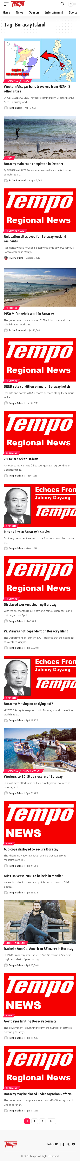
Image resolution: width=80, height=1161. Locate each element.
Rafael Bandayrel (17, 180)
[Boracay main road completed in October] (40, 137)
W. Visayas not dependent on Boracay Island (36, 631)
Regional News (15, 231)
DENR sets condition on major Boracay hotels (37, 386)
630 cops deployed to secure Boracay (31, 849)
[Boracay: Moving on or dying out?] (40, 677)
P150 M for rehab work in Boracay (29, 313)
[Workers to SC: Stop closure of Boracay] (40, 750)
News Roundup (32, 771)
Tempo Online (16, 403)
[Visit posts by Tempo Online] (6, 403)
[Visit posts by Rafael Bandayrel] (6, 181)
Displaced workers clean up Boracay (30, 604)
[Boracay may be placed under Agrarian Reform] (40, 1067)
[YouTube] (73, 1144)
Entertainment (15, 943)
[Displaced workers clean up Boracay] (40, 577)
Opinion (11, 526)
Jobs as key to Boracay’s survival (27, 532)
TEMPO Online (16, 257)
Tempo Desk (15, 107)
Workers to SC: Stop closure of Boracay (33, 776)
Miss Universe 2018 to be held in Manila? (33, 876)
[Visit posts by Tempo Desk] (6, 108)
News (26, 81)
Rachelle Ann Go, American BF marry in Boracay (38, 948)
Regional (11, 308)
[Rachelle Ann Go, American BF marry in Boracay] (40, 922)
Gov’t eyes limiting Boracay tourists (30, 1021)
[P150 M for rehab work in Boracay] (40, 287)
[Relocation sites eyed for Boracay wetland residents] (40, 210)
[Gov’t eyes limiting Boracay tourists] (40, 994)
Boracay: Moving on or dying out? (28, 704)
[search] (62, 4)
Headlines (12, 81)
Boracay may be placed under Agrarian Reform (37, 1094)
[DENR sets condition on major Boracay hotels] (40, 360)
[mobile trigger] (7, 4)
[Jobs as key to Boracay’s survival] (40, 505)
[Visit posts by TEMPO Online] (6, 258)
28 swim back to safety (21, 459)
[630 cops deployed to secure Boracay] (40, 822)
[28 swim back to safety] (40, 432)
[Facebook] (63, 1144)
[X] (68, 1144)
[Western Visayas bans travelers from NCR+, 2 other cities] (40, 60)
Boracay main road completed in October (33, 164)
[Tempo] (17, 4)
